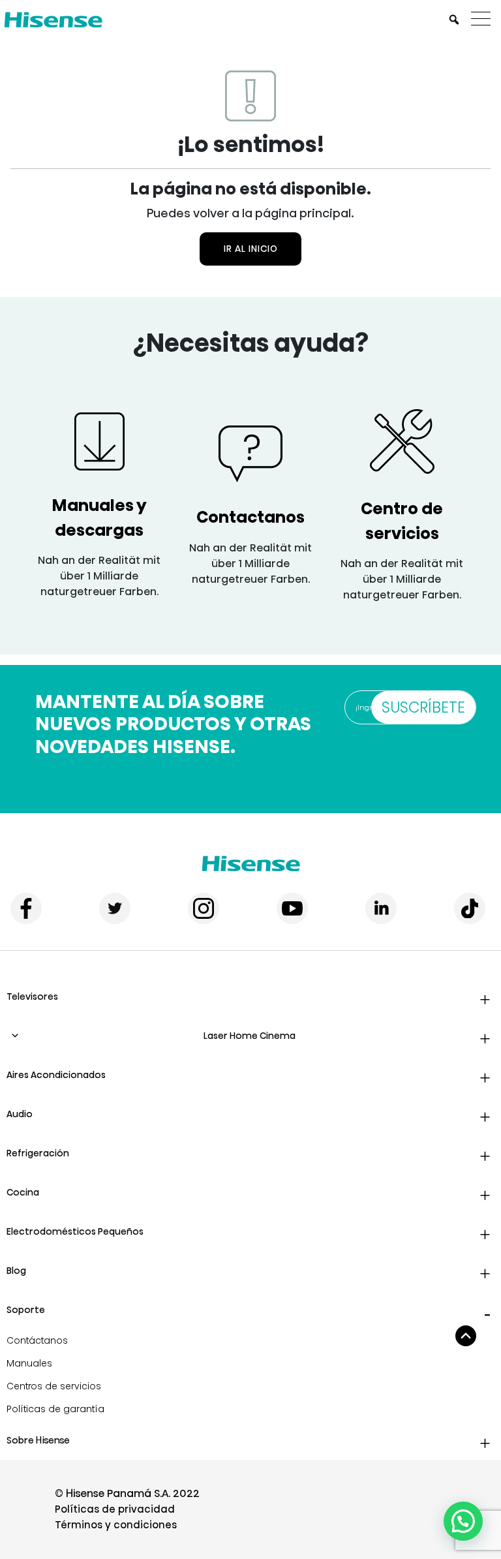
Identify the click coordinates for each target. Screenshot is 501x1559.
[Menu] (484, 19)
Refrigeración (38, 1153)
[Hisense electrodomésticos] (251, 864)
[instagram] (203, 908)
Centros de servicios (54, 1386)
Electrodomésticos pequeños (75, 1231)
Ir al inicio (251, 248)
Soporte (26, 1309)
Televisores (32, 996)
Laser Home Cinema (250, 1035)
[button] (463, 1521)
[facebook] (26, 908)
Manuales (29, 1363)
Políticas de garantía (55, 1408)
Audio (20, 1113)
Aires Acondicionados (56, 1074)
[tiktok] (469, 908)
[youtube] (292, 908)
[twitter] (114, 908)
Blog (16, 1270)
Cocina (23, 1192)
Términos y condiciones (116, 1525)
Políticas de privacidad (115, 1509)
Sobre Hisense (38, 1440)
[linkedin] (381, 908)
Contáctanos (37, 1340)
